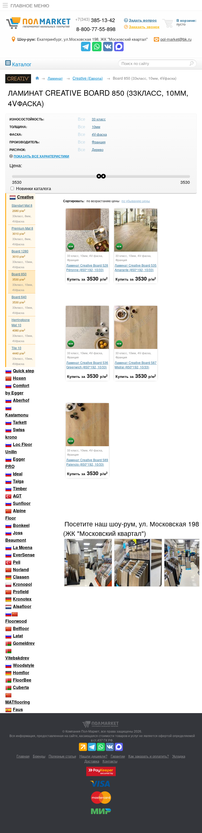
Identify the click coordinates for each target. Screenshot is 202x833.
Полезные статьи (62, 756)
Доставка (91, 761)
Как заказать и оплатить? (148, 756)
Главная (23, 756)
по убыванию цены (136, 201)
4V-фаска (99, 134)
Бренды (39, 756)
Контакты (110, 761)
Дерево (97, 149)
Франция (98, 141)
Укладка (178, 756)
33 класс (99, 118)
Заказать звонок (144, 26)
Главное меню (30, 5)
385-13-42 (95, 20)
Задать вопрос (143, 20)
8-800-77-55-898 (95, 29)
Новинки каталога (33, 188)
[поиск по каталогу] (191, 63)
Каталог (21, 63)
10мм (96, 126)
